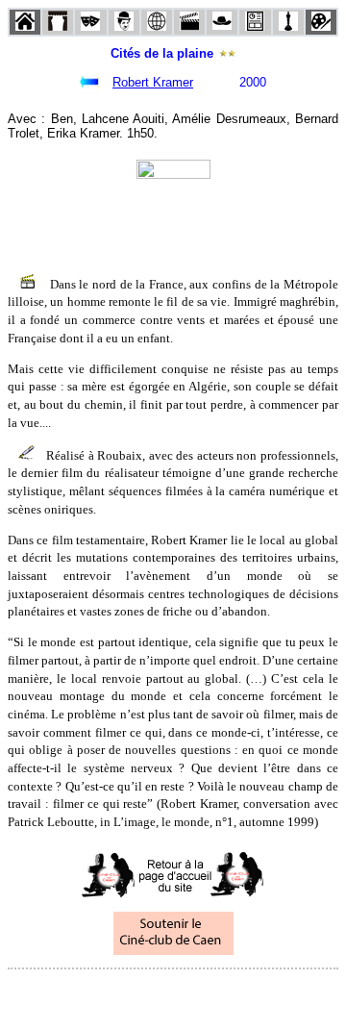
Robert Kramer (152, 82)
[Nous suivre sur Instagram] (209, 995)
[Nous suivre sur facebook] (136, 995)
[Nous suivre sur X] (173, 995)
